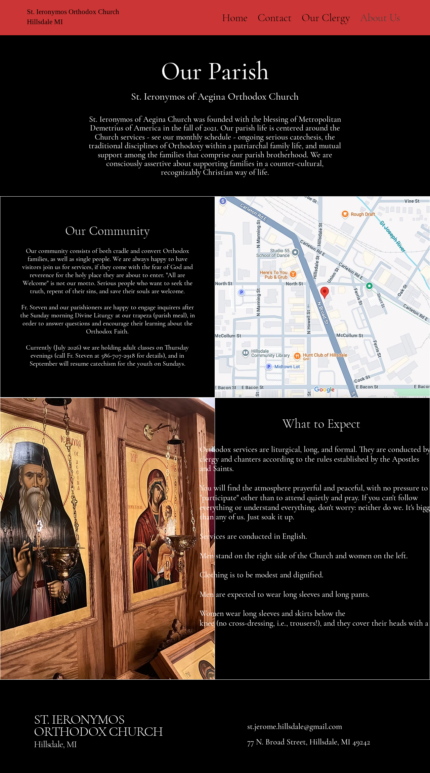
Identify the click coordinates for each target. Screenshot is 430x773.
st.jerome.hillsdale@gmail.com (294, 726)
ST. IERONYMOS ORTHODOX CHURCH (98, 725)
